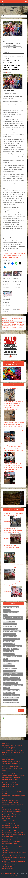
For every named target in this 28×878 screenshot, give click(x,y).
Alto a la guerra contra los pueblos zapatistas (12, 745)
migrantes (15, 677)
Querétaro (16, 60)
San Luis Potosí (5, 850)
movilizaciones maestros (10, 682)
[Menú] (2, 1)
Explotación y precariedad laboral (12, 45)
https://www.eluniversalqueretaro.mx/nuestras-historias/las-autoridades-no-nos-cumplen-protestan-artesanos (14, 255)
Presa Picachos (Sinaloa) (8, 836)
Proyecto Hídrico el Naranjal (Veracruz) (11, 841)
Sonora (7, 855)
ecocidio (6, 648)
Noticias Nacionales (19, 804)
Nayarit (8, 804)
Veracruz (9, 857)
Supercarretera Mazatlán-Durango (10, 773)
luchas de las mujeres (9, 671)
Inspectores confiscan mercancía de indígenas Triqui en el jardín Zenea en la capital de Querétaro (17, 281)
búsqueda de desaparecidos (11, 612)
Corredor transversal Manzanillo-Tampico (12, 765)
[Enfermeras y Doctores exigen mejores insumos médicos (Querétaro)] (7, 293)
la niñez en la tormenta (9, 668)
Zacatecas (8, 859)
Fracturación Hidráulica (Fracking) (10, 779)
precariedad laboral (16, 685)
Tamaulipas (15, 855)
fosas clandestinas (8, 666)
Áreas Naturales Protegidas (8, 747)
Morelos (4, 804)
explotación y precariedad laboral (11, 309)
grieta (4, 72)
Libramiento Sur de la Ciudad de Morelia (11, 766)
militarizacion (7, 680)
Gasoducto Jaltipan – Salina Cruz (9, 782)
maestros (6, 677)
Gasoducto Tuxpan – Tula (8, 786)
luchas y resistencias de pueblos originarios (10, 674)
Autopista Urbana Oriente (8, 759)
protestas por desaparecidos (11, 690)
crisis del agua (16, 631)
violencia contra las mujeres (11, 697)
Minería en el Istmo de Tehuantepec (10, 802)
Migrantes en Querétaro (15, 54)
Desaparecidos (21, 775)
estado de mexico (8, 651)
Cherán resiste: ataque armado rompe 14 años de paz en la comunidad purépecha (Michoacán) (13, 566)
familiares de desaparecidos (11, 661)
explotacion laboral (9, 653)
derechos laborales (9, 643)
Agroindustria (5, 743)
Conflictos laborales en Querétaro (12, 43)
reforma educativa (8, 692)
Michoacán (22, 795)
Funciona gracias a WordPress (8, 873)
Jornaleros (7, 795)
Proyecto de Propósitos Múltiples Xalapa (11, 814)
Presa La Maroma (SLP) (7, 834)
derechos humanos (9, 641)
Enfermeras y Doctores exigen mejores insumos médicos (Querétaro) (7, 299)
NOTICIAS (12, 804)
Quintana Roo (14, 843)
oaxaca (6, 685)
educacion (15, 648)
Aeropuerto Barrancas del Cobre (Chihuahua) (12, 750)
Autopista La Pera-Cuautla (8, 756)
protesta (6, 687)
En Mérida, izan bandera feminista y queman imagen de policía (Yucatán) (13, 319)
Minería (4, 798)
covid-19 (6, 631)
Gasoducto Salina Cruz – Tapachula (10, 784)
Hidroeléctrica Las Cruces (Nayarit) (10, 827)
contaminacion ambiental (10, 629)
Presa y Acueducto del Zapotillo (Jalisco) (11, 838)
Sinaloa (4, 855)
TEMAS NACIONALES (7, 62)
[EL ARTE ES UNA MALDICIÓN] (9, 394)
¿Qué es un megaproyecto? (8, 866)
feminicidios (7, 663)
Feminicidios (17, 777)
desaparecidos (8, 646)
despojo (18, 646)
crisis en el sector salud (10, 636)
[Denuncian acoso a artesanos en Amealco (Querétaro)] (7, 273)
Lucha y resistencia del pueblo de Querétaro (11, 52)
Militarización (10, 797)
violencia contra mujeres (10, 700)
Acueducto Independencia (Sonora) (10, 822)
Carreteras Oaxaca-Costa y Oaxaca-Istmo (11, 761)
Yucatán (4, 859)
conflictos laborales (9, 621)
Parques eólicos (6, 807)
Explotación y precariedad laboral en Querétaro (12, 48)
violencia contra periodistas (11, 702)
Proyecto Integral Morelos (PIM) (9, 816)
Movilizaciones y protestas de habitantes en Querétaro (13, 57)
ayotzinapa (7, 609)
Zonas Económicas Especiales (9, 864)
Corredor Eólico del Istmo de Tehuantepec (12, 809)
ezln (5, 658)
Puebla (4, 843)
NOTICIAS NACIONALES (8, 60)
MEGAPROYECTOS (15, 795)
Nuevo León (5, 806)
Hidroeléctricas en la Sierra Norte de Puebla (12, 832)
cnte (5, 614)
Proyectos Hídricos (6, 818)
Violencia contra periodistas (18, 857)
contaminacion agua (9, 626)
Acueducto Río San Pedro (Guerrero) (10, 823)
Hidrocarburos (5, 781)
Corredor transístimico (7, 868)
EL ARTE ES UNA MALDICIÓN (11, 388)
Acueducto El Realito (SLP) (8, 820)
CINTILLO (5, 41)
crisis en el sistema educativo (11, 638)
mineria (17, 680)
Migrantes (5, 54)
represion (6, 695)
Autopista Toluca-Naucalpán (9, 757)
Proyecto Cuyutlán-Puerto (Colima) (10, 772)
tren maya (15, 695)
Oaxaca (9, 806)
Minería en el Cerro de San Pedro (10, 800)
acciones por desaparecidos (11, 607)
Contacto (4, 775)
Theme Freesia (14, 875)
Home (3, 795)
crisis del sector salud (9, 634)
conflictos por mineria (9, 624)
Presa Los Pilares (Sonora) (19, 834)
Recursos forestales (6, 845)
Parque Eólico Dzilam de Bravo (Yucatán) (11, 811)
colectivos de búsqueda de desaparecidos (12, 618)
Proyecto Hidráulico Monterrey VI (10, 839)
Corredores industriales (12, 775)
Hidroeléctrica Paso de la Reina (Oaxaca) (11, 829)
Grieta (14, 8)
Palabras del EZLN (16, 806)
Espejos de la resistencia (7, 777)
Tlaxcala (20, 855)
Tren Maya (4, 857)
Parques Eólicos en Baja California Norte (11, 813)
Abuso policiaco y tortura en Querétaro (13, 39)
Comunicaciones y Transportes (9, 748)
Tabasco (11, 855)
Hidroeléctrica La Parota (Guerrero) (10, 825)
